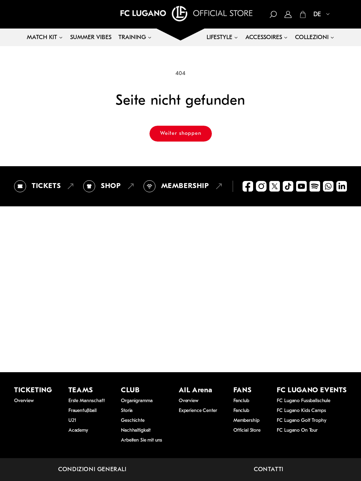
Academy (78, 430)
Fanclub (241, 401)
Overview (24, 401)
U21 (72, 420)
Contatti (268, 470)
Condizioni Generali (92, 470)
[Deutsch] (318, 14)
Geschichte (133, 420)
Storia (127, 410)
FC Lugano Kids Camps (301, 410)
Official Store (247, 430)
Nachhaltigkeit (136, 430)
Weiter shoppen (180, 133)
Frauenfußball (82, 410)
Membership (246, 420)
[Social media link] (248, 186)
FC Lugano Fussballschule (303, 401)
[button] (273, 14)
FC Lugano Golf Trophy (301, 420)
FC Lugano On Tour (297, 430)
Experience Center (198, 410)
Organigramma (136, 401)
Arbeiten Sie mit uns (141, 440)
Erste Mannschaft (86, 401)
